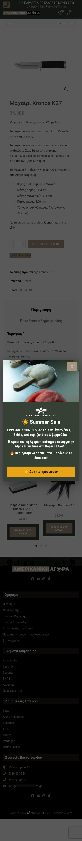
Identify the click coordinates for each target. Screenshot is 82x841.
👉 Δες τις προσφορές (41, 472)
